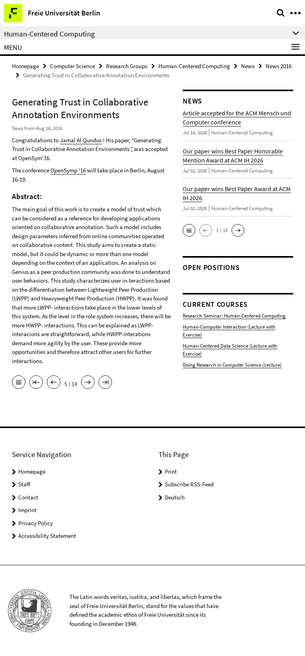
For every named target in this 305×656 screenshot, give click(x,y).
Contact (28, 497)
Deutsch (175, 497)
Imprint (27, 510)
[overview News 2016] (18, 382)
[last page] (105, 382)
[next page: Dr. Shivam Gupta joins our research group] (88, 382)
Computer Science (72, 66)
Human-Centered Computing (194, 66)
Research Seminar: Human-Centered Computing (234, 315)
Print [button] (171, 471)
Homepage (25, 66)
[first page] (36, 382)
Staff (24, 484)
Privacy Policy (35, 523)
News (248, 66)
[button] (189, 230)
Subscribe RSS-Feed (189, 484)
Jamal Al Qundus (81, 140)
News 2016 (278, 66)
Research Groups (126, 66)
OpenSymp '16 (68, 170)
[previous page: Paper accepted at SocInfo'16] (53, 382)
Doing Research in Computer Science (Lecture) (232, 364)
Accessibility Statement (47, 535)
